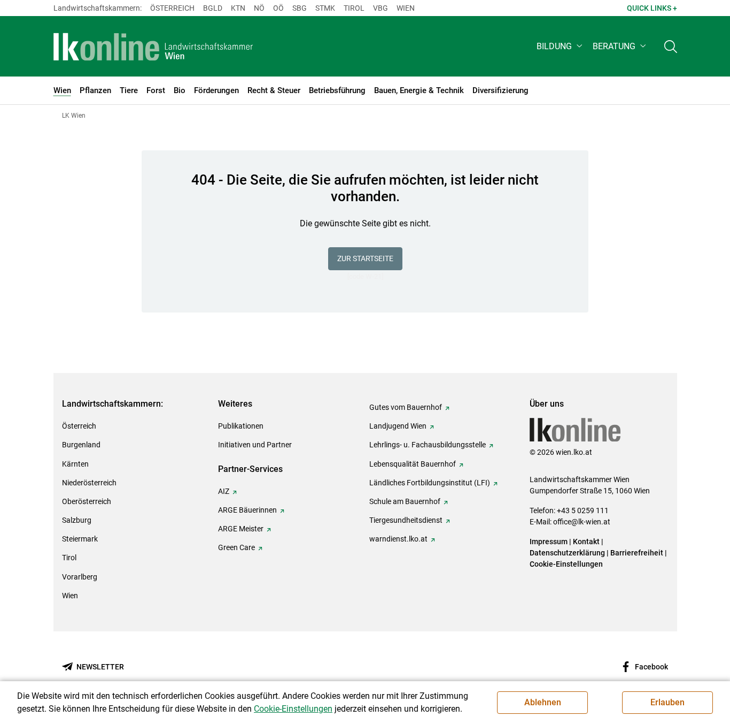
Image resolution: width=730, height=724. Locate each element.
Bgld (212, 8)
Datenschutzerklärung (567, 552)
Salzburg (76, 520)
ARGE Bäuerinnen (247, 510)
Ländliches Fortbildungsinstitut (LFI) (429, 482)
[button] (560, 46)
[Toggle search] (670, 46)
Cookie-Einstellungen (566, 564)
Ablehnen (542, 702)
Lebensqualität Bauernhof (412, 464)
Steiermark (80, 539)
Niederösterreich (89, 482)
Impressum (549, 541)
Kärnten (75, 464)
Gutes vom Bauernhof (405, 407)
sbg (299, 8)
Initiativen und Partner (255, 444)
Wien (406, 8)
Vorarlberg (79, 577)
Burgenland (81, 444)
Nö (259, 8)
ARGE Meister (240, 528)
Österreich (172, 8)
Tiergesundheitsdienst (405, 520)
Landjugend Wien (397, 426)
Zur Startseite (365, 258)
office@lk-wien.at (581, 521)
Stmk (325, 8)
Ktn (238, 8)
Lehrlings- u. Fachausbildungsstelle (427, 444)
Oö (278, 8)
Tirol (354, 8)
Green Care (236, 547)
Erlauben (667, 702)
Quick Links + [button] (652, 8)
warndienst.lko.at (398, 539)
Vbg (380, 8)
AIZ (223, 491)
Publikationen (240, 426)
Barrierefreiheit (636, 552)
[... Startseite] (153, 46)
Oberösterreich (86, 501)
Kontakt (586, 541)
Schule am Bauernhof (404, 501)
